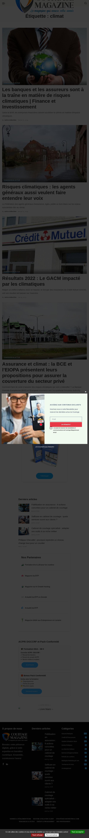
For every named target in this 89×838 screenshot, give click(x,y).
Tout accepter (78, 832)
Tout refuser (37, 835)
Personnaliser (52, 835)
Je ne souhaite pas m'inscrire (44, 447)
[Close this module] (85, 391)
